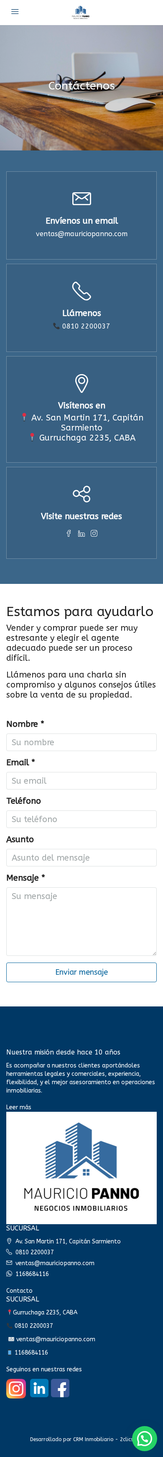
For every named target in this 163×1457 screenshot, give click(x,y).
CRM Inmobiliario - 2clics (103, 1439)
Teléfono (23, 801)
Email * (20, 762)
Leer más (18, 1107)
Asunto (20, 839)
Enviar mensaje (81, 972)
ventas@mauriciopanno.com (81, 234)
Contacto (19, 1290)
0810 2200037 (85, 326)
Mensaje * (25, 878)
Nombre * (25, 724)
